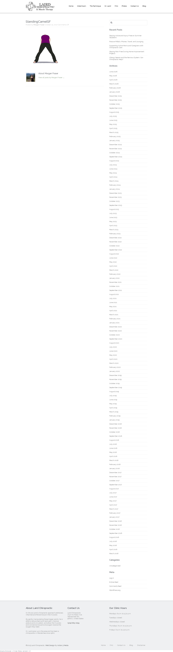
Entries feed (113, 582)
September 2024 (115, 157)
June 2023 (113, 217)
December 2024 (115, 145)
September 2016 (115, 533)
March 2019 (113, 412)
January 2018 (114, 468)
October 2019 (114, 383)
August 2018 (114, 440)
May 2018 (113, 452)
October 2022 (114, 246)
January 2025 (114, 140)
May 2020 (113, 355)
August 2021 (114, 294)
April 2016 (113, 549)
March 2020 (114, 363)
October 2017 (114, 481)
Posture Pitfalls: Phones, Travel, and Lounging (126, 42)
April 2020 (113, 359)
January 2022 (114, 278)
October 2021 (114, 286)
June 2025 (113, 120)
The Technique (95, 6)
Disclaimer (141, 645)
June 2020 (113, 351)
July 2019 (113, 396)
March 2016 (113, 553)
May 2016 (113, 545)
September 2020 (115, 339)
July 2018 (113, 444)
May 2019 (113, 404)
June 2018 (113, 448)
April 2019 (113, 408)
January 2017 (114, 517)
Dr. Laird (108, 6)
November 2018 (115, 428)
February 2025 (114, 136)
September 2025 (115, 108)
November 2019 (115, 379)
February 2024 (115, 185)
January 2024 (114, 189)
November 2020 (115, 331)
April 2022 (113, 266)
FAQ (116, 6)
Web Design (50, 645)
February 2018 (115, 464)
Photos (124, 6)
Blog (144, 6)
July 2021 (113, 298)
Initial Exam (81, 6)
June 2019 (113, 400)
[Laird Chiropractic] (40, 9)
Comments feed (115, 586)
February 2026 (115, 88)
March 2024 (113, 181)
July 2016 (113, 541)
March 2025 (113, 132)
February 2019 (114, 416)
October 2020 (114, 335)
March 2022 (113, 270)
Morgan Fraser (38, 25)
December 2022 (115, 238)
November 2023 (115, 197)
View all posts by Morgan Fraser (51, 77)
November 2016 (115, 525)
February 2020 (115, 367)
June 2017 (113, 497)
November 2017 (115, 477)
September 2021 (115, 290)
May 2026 (113, 76)
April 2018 (113, 456)
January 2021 (114, 323)
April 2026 (113, 80)
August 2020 (114, 343)
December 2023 (115, 193)
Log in (111, 578)
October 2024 (114, 153)
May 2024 (113, 173)
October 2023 (114, 201)
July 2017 (113, 493)
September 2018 (115, 436)
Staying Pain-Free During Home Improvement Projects (126, 52)
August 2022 (114, 254)
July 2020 (113, 347)
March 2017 (113, 509)
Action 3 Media (62, 645)
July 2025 (113, 116)
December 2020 (115, 327)
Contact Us (135, 6)
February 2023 (114, 234)
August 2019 (114, 391)
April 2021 (113, 311)
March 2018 (113, 460)
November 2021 (115, 282)
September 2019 (115, 387)
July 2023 (113, 213)
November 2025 (115, 100)
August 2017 (114, 489)
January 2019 (114, 420)
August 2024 (114, 161)
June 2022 (113, 258)
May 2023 (113, 221)
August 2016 (114, 537)
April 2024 (113, 177)
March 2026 (114, 84)
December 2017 (115, 472)
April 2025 (113, 128)
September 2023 (115, 205)
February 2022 (114, 274)
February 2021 (114, 319)
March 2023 (113, 230)
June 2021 (113, 302)
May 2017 (113, 501)
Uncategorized (114, 566)
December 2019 (115, 375)
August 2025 (114, 112)
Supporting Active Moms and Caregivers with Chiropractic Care (126, 46)
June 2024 (113, 169)
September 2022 (115, 250)
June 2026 (113, 72)
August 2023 (114, 209)
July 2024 (113, 165)
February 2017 (114, 513)
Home (71, 6)
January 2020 (114, 371)
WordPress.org (114, 590)
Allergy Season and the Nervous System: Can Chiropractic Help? (126, 58)
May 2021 (113, 306)
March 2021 (113, 315)
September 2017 (115, 485)
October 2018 (114, 432)
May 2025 (113, 124)
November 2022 (115, 242)
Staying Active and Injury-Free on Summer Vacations (125, 36)
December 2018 (115, 424)
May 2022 (113, 262)
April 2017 (113, 505)
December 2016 (115, 521)
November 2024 (115, 149)
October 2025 (114, 104)
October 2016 (114, 529)
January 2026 (114, 92)
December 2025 (115, 96)
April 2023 (113, 225)
